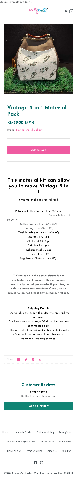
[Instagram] (41, 462)
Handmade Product (23, 432)
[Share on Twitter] (26, 359)
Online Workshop (46, 432)
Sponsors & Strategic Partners (21, 441)
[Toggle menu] (4, 11)
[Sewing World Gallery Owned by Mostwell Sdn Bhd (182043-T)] (39, 11)
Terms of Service (33, 450)
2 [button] (28, 99)
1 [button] (20, 99)
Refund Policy (64, 441)
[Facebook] (35, 462)
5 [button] (49, 99)
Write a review (38, 406)
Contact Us (51, 450)
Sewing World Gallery (29, 130)
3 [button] (35, 99)
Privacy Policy (47, 441)
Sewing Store (67, 432)
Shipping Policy (13, 450)
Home (5, 432)
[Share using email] (40, 359)
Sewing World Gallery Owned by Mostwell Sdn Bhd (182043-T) (42, 473)
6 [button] (56, 99)
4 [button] (42, 99)
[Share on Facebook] (18, 359)
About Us (66, 450)
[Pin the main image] (33, 359)
